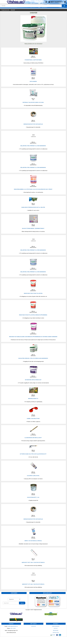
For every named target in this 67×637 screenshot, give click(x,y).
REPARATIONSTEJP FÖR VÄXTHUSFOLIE (33, 124)
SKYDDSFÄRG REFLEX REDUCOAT (33, 379)
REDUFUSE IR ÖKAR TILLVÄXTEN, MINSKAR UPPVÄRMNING (33, 314)
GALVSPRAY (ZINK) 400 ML (33, 475)
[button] (55, 2)
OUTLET (56, 628)
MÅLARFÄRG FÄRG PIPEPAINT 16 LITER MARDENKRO (33, 167)
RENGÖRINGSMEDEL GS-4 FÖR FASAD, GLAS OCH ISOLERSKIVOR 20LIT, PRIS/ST (33, 189)
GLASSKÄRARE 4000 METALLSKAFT (33, 437)
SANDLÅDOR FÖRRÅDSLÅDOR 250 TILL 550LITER (33, 207)
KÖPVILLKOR (56, 632)
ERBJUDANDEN (55, 626)
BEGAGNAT (55, 630)
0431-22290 (13, 628)
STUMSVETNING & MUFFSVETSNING (33, 59)
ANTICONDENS (33, 81)
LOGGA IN (33, 626)
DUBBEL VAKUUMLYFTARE (33, 418)
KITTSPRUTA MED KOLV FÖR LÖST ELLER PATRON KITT (33, 453)
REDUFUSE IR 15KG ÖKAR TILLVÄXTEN (33, 293)
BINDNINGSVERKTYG (33, 398)
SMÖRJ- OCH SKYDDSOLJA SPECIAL (33, 540)
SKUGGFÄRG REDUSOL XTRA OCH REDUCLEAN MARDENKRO (33, 358)
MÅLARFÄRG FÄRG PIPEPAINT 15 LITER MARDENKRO (33, 145)
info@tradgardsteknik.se (12, 626)
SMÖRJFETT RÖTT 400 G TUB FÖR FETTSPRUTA (33, 562)
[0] (65, 2)
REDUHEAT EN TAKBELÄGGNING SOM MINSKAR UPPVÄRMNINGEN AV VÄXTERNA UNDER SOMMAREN (33, 336)
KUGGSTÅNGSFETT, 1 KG (33, 497)
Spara (22, 603)
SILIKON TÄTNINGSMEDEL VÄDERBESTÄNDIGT (33, 228)
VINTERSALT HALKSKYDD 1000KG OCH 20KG (33, 102)
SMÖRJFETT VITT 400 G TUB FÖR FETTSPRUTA (33, 584)
